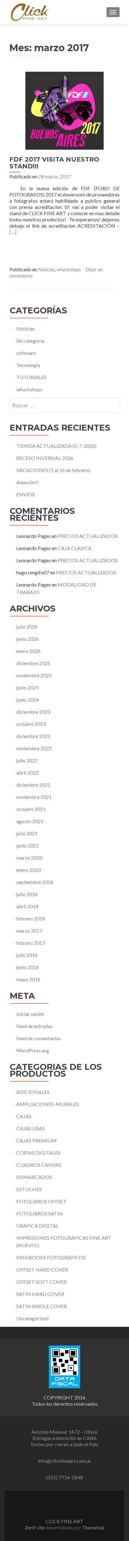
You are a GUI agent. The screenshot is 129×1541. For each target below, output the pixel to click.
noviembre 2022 (34, 748)
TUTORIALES (31, 377)
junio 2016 (27, 967)
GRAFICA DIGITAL (37, 1226)
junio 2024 (27, 700)
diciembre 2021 (33, 785)
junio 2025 (27, 687)
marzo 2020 (29, 858)
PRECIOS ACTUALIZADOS (88, 536)
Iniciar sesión (30, 1014)
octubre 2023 (31, 724)
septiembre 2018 (34, 882)
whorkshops (69, 269)
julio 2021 (27, 833)
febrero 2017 (30, 943)
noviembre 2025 (34, 675)
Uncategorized (32, 1318)
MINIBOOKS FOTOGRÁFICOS (50, 1257)
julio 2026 (27, 627)
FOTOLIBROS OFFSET (41, 1201)
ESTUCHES (29, 1189)
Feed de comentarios (38, 1038)
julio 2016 (27, 955)
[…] (12, 232)
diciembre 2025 (33, 663)
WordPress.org (32, 1050)
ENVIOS (25, 494)
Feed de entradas (34, 1026)
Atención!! (27, 482)
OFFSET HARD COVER (42, 1270)
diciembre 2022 (33, 736)
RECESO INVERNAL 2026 (44, 458)
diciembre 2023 (33, 712)
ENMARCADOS (34, 1177)
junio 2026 (27, 639)
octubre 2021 (31, 809)
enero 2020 (28, 870)
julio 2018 (27, 894)
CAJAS (23, 1116)
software (26, 353)
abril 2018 (27, 906)
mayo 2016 (28, 979)
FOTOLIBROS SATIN (39, 1213)
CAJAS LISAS (30, 1128)
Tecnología (28, 365)
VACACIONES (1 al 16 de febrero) (53, 470)
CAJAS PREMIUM (36, 1140)
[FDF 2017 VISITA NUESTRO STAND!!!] (64, 110)
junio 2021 (27, 845)
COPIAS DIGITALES (38, 1153)
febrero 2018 (30, 918)
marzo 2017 (29, 931)
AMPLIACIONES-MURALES (47, 1104)
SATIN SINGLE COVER (41, 1306)
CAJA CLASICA (74, 548)
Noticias (46, 269)
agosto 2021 (30, 821)
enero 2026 (28, 651)
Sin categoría (30, 341)
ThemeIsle (93, 1527)
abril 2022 (27, 772)
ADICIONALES (32, 1092)
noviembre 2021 (34, 797)
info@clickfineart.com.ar (64, 1461)
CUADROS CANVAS (38, 1165)
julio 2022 (27, 760)
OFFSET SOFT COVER (41, 1282)
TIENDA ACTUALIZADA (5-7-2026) (56, 446)
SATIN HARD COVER (40, 1294)
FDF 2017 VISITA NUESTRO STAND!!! (54, 163)
